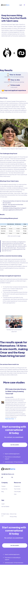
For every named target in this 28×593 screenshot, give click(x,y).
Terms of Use (13, 514)
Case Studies (17, 491)
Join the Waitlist (5, 506)
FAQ (15, 494)
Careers (3, 486)
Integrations (17, 486)
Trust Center (17, 489)
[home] (5, 5)
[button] (25, 4)
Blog (2, 491)
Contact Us (4, 489)
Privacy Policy (13, 516)
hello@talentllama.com (7, 474)
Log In (2, 504)
